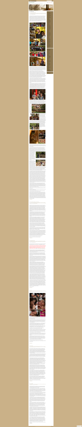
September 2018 (48, 17)
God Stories (33, 346)
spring (40, 291)
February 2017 (48, 25)
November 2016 (48, 27)
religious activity (30, 384)
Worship (48, 69)
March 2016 (48, 32)
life (35, 241)
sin (32, 384)
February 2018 (48, 20)
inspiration (33, 291)
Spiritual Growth (39, 346)
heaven (48, 58)
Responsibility (37, 346)
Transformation (43, 241)
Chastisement (31, 345)
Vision (42, 202)
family (29, 291)
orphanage (36, 241)
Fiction (47, 54)
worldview (44, 202)
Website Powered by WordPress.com (32, 426)
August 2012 (48, 42)
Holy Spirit (34, 202)
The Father (41, 202)
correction (44, 346)
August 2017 (48, 22)
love (47, 59)
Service (48, 53)
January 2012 (48, 45)
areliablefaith (31, 2)
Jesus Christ (38, 202)
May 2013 (48, 40)
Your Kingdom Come (32, 240)
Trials (47, 66)
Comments (52, 2)
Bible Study (48, 50)
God (32, 202)
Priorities (39, 202)
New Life (30, 290)
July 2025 (48, 14)
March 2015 (48, 38)
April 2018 (48, 19)
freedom (31, 291)
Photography (48, 61)
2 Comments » (36, 384)
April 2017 (48, 24)
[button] (32, 24)
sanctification (39, 241)
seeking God (41, 241)
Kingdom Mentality (30, 241)
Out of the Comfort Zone (32, 12)
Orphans (48, 64)
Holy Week (36, 202)
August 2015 (48, 35)
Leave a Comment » (33, 14)
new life (35, 291)
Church (31, 202)
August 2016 (48, 29)
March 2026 (48, 12)
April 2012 (48, 43)
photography (37, 291)
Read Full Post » (30, 287)
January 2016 (48, 33)
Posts (49, 2)
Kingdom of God (33, 241)
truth (30, 203)
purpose (39, 291)
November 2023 (48, 15)
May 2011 (48, 47)
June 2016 (48, 30)
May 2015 (48, 37)
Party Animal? (31, 383)
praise (38, 291)
